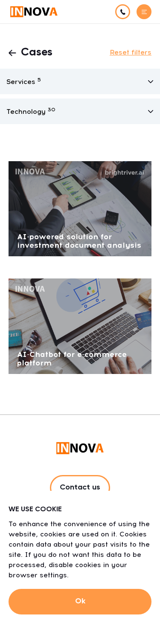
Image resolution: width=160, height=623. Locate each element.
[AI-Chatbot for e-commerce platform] (80, 326)
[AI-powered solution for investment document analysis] (80, 208)
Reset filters (130, 52)
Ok (80, 601)
